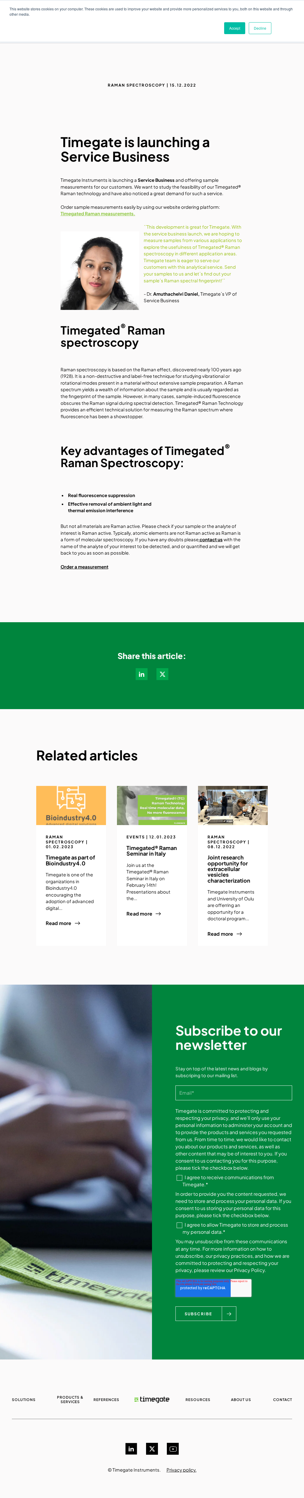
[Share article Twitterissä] (162, 674)
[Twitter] (152, 1449)
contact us (211, 539)
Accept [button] (234, 28)
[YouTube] (173, 1449)
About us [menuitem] (241, 1399)
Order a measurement (84, 566)
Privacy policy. (182, 1469)
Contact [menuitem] (282, 1399)
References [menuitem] (106, 1399)
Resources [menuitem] (198, 1399)
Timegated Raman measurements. (98, 213)
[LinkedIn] (131, 1449)
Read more (59, 923)
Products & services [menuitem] (70, 1399)
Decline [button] (260, 28)
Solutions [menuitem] (24, 1399)
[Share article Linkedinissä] (142, 674)
